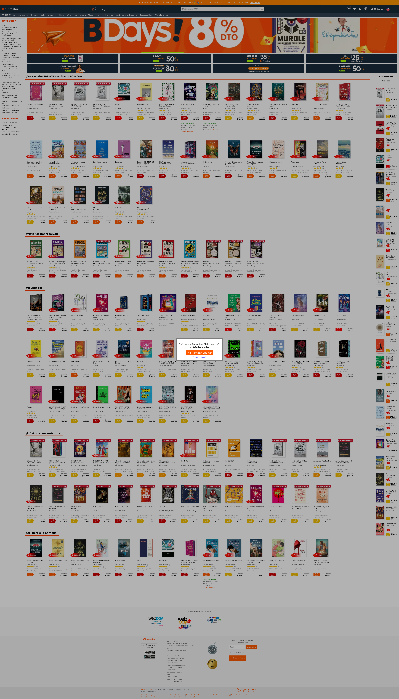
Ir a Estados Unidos (199, 352)
